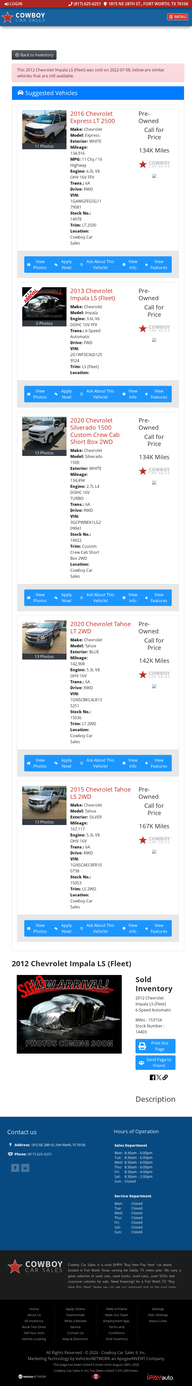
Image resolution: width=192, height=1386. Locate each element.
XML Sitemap (158, 1315)
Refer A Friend (116, 1309)
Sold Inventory (117, 1339)
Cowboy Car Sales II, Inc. (123, 1352)
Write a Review (75, 1321)
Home (34, 1309)
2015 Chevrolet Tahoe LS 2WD (100, 793)
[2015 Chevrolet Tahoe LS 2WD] (44, 802)
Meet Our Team (116, 1315)
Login (15, 3)
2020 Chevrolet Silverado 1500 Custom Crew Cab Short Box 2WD (95, 431)
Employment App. (116, 1321)
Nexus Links (158, 1321)
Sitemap (158, 1309)
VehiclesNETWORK (93, 1358)
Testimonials (75, 1315)
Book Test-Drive (34, 1327)
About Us (34, 1315)
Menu (179, 17)
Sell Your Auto (34, 1333)
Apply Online (75, 1309)
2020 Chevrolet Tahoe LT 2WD (100, 627)
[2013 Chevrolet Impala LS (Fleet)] (44, 303)
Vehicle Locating (34, 1339)
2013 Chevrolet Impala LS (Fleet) (92, 294)
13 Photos (44, 453)
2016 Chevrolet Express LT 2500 (92, 117)
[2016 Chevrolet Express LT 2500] (44, 126)
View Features (159, 264)
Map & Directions (75, 1339)
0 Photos (44, 323)
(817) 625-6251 (87, 3)
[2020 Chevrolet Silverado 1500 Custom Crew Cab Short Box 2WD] (44, 433)
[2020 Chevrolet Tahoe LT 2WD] (44, 637)
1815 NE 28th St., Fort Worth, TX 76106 (148, 3)
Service (75, 1327)
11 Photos (44, 146)
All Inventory (34, 1321)
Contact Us (75, 1333)
